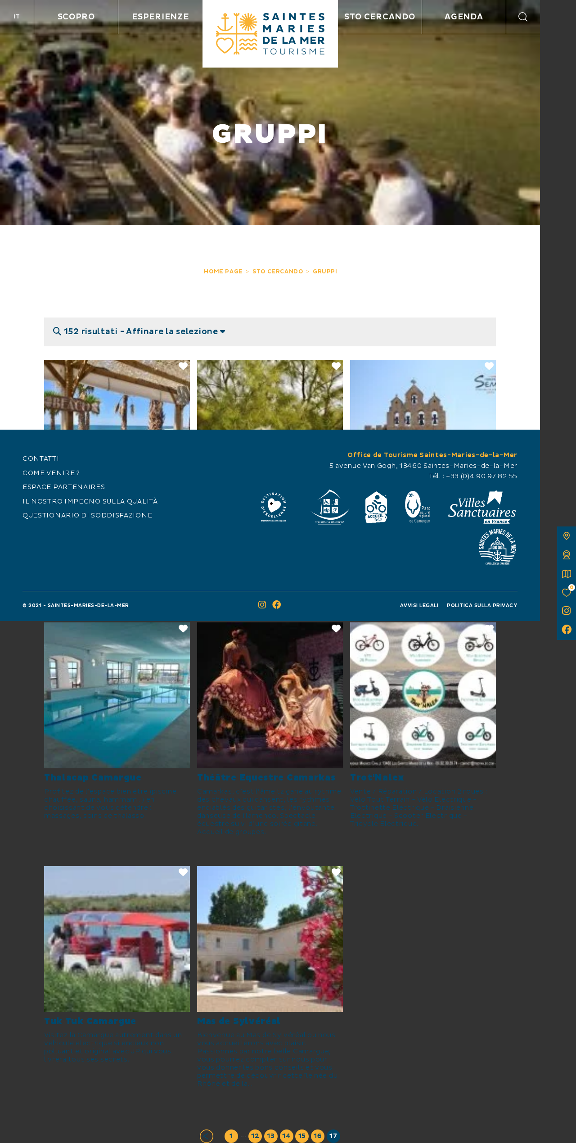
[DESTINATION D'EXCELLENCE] (273, 507)
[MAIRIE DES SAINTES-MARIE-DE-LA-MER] (497, 547)
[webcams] (566, 554)
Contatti (40, 459)
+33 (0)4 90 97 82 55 (482, 476)
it (17, 16)
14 (286, 1136)
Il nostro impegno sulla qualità (90, 502)
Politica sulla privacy (482, 605)
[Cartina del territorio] (566, 535)
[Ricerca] (523, 17)
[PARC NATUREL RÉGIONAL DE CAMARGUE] (417, 507)
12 (255, 1136)
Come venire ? (51, 473)
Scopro (76, 17)
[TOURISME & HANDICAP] (329, 507)
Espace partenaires (63, 487)
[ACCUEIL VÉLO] (376, 507)
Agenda (464, 17)
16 (318, 1136)
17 (333, 1136)
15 (302, 1136)
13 (270, 1136)
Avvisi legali (419, 605)
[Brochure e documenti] (566, 573)
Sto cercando (379, 17)
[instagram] (566, 611)
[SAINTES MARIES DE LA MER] (270, 34)
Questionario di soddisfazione (87, 516)
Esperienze (160, 17)
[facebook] (566, 630)
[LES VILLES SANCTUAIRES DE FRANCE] (482, 507)
